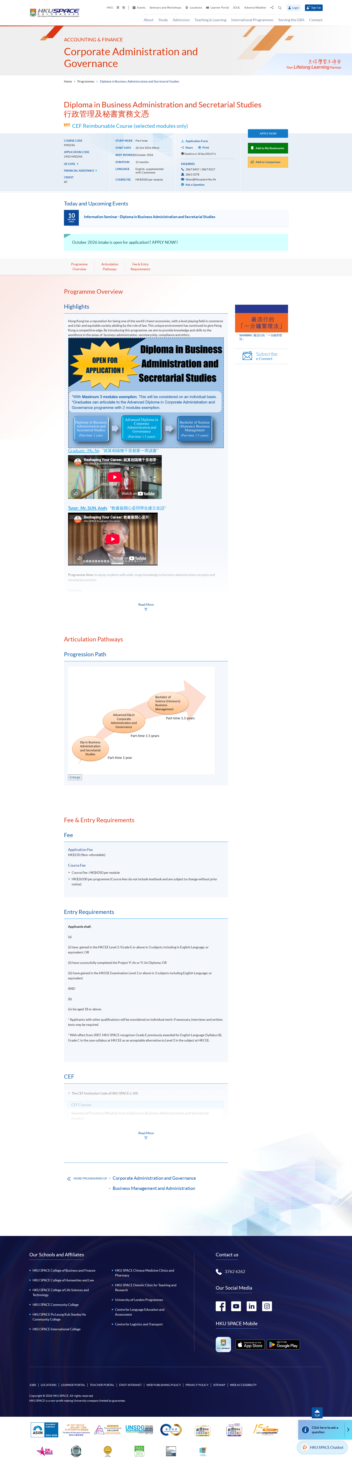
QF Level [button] (70, 163)
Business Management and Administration (154, 1188)
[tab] (146, 291)
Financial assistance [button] (79, 170)
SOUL (236, 7)
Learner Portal (219, 7)
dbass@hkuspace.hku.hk (201, 179)
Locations (195, 7)
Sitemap (219, 1385)
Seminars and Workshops (165, 7)
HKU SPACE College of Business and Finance (64, 1270)
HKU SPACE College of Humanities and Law (63, 1280)
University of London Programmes (139, 1300)
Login (295, 7)
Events (140, 7)
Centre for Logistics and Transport (139, 1324)
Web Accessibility (243, 1385)
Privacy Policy (197, 1385)
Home (68, 81)
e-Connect (267, 356)
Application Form (197, 141)
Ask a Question (195, 184)
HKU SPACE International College (56, 1329)
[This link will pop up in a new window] (250, 1344)
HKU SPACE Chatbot (326, 1447)
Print (205, 147)
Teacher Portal (102, 1385)
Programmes (86, 81)
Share (189, 147)
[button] (280, 8)
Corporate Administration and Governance (154, 1178)
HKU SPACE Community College (56, 1304)
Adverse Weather (255, 7)
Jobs (32, 1385)
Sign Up (316, 7)
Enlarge (75, 777)
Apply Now (268, 133)
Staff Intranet (130, 1385)
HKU (110, 7)
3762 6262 (235, 1271)
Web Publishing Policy (163, 1385)
